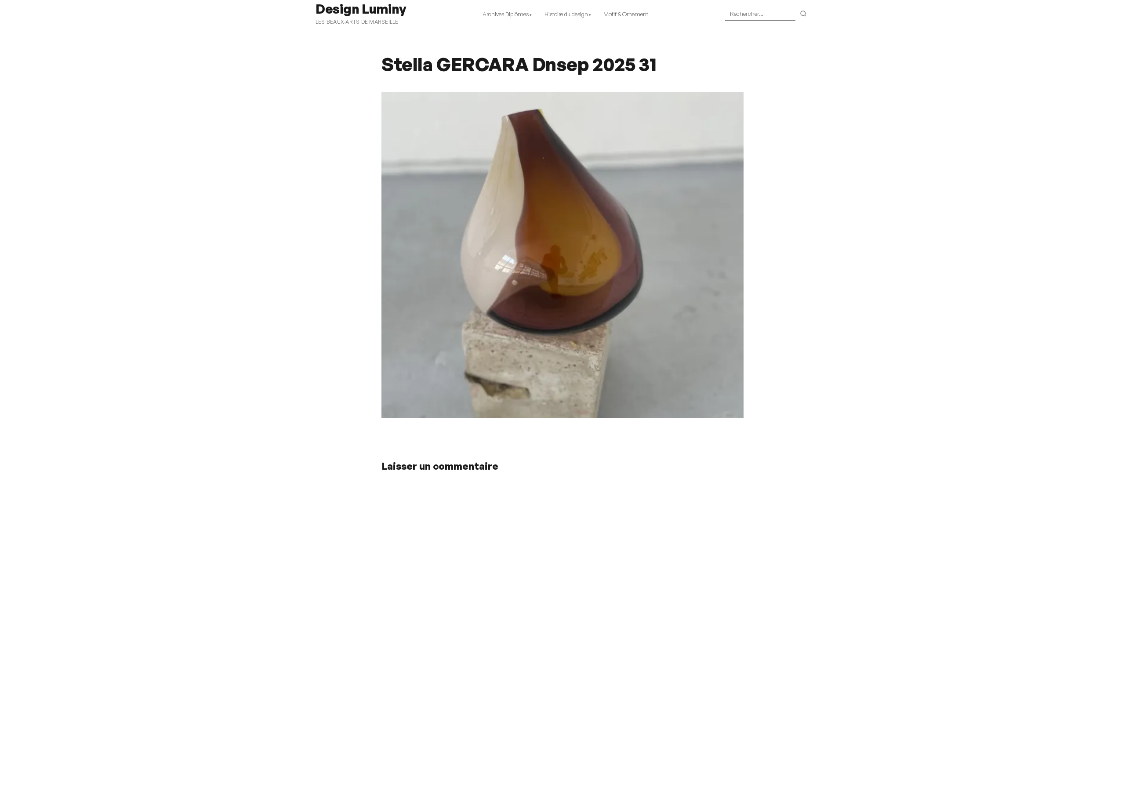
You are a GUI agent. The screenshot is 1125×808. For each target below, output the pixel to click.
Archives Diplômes (506, 14)
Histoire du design (566, 14)
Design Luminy (361, 9)
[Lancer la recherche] (803, 14)
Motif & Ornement (625, 14)
